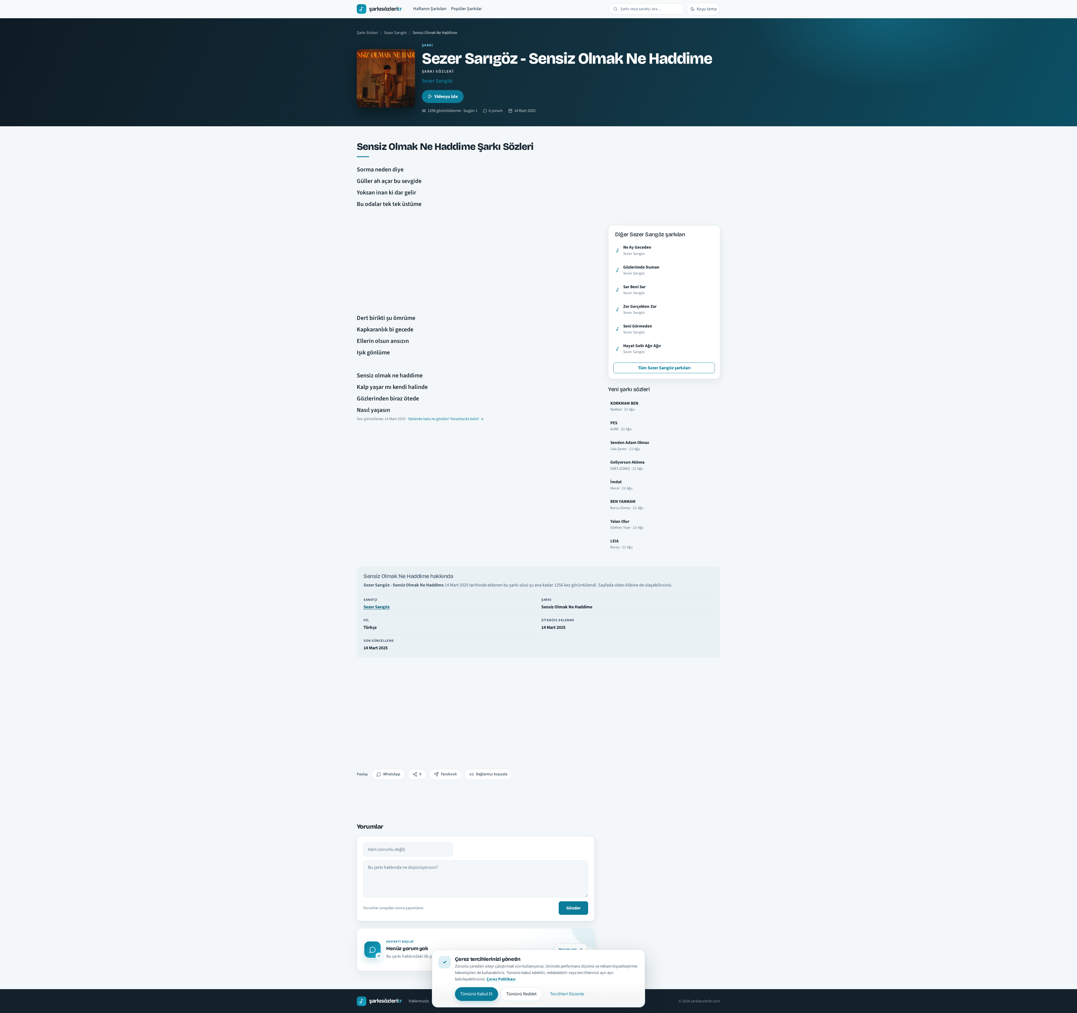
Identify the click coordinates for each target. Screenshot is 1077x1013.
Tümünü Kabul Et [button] (476, 994)
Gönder (573, 908)
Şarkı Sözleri (367, 33)
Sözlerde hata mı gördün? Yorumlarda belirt (443, 419)
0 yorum (496, 111)
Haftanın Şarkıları (430, 9)
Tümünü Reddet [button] (521, 994)
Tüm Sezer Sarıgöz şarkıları (664, 368)
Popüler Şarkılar (466, 9)
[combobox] (650, 9)
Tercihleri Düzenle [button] (567, 994)
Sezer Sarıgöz (395, 33)
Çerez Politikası (501, 979)
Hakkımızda (419, 1001)
